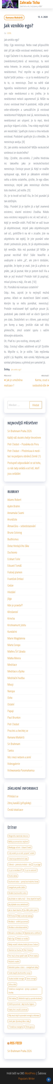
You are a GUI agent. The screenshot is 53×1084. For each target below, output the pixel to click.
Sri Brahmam (13, 744)
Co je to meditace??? (15, 870)
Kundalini (12, 631)
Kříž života (11, 915)
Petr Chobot (13, 724)
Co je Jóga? (37, 864)
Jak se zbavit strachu (14, 910)
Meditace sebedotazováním (17, 927)
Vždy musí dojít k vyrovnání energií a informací (24, 1015)
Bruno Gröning (14, 532)
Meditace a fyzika (15, 671)
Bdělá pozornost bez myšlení (18, 841)
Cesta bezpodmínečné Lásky (18, 858)
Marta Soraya (13, 645)
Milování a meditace (15, 933)
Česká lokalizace (15, 809)
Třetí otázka (12, 998)
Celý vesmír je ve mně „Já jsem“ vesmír (21, 853)
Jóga (9, 598)
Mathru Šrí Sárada (16, 651)
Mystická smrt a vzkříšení (32, 933)
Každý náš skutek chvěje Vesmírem (24, 437)
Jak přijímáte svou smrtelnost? (18, 904)
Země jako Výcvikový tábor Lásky (19, 1021)
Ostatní (10, 704)
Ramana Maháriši (14, 17)
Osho (9, 697)
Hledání (11, 592)
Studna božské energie (16, 978)
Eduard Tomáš (14, 565)
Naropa (11, 691)
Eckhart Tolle (13, 559)
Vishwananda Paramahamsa (20, 770)
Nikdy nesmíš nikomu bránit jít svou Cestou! (23, 944)
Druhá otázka (12, 875)
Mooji (10, 684)
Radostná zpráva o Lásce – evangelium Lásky (23, 967)
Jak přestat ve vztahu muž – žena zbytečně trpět (24, 898)
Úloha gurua (29, 1026)
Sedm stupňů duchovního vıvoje (19, 972)
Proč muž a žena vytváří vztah (17, 955)
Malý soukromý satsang (24, 915)
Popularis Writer (26, 1078)
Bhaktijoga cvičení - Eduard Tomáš (19, 847)
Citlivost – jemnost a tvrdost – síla (19, 864)
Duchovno (12, 552)
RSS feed (16, 1043)
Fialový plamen (14, 572)
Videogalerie (13, 764)
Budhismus (13, 539)
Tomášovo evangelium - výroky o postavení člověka (22, 991)
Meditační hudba (15, 678)
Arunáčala (12, 519)
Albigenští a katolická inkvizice (18, 836)
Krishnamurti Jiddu (16, 625)
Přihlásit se (12, 796)
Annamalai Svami (15, 513)
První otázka (34, 955)
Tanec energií (31, 978)
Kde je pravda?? (15, 605)
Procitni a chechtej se (17, 731)
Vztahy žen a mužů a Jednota (17, 1009)
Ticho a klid (12, 984)
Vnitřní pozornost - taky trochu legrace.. (21, 1004)
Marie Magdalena (16, 638)
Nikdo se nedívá (22, 938)
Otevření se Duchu (14, 950)
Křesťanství (12, 612)
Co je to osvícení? (31, 870)
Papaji (10, 711)
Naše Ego (11, 938)
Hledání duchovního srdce (17, 893)
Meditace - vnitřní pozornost (18, 921)
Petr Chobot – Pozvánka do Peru (23, 444)
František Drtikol (15, 579)
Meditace (12, 664)
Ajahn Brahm (13, 506)
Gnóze (10, 585)
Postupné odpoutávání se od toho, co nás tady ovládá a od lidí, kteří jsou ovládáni (24, 468)
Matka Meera (14, 658)
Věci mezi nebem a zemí (19, 757)
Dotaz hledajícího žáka (18, 546)
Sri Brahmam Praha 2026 (19, 431)
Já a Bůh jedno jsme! (31, 910)
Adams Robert (14, 499)
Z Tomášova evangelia (15, 1026)
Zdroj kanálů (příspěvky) (19, 803)
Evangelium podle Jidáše (16, 887)
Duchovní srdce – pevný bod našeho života (23, 881)
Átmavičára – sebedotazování (21, 526)
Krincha (11, 618)
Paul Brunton (13, 717)
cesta (9, 33)
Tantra (10, 750)
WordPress (30, 1073)
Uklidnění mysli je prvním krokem (29, 998)
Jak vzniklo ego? (16, 369)
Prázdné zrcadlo (13, 961)
